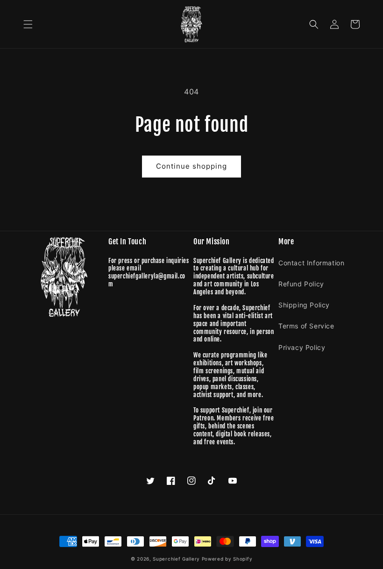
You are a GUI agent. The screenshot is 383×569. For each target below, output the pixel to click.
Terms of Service (306, 326)
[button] (28, 24)
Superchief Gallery (176, 559)
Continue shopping (191, 166)
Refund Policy (301, 284)
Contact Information (311, 263)
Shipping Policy (304, 305)
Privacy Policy (301, 347)
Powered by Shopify (227, 559)
